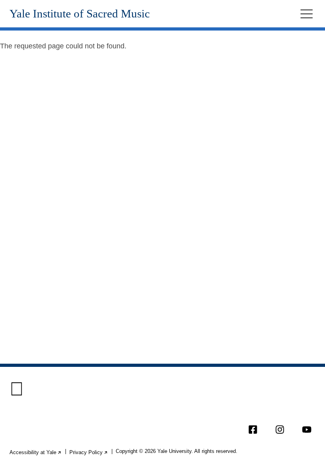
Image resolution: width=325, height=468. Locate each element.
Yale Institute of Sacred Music (80, 13)
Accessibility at (36, 452)
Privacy (88, 452)
